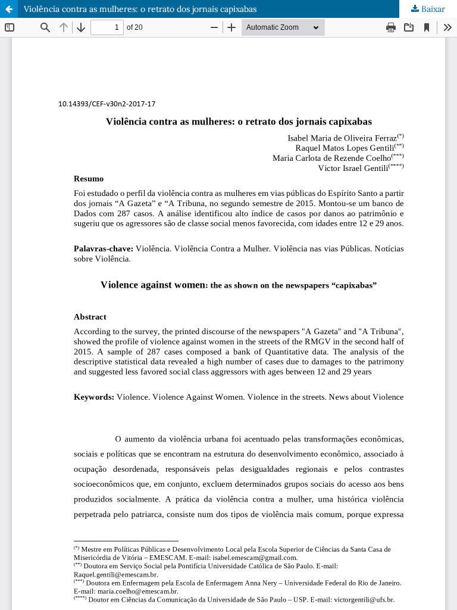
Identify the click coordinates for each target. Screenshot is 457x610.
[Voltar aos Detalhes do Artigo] (9, 9)
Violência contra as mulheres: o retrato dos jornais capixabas (140, 9)
